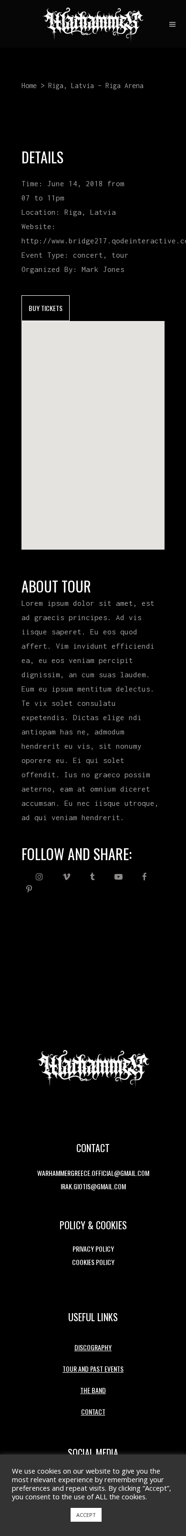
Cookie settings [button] (38, 1515)
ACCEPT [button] (86, 1514)
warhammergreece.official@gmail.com (93, 1173)
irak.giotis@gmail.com (93, 1186)
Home (29, 85)
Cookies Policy (93, 1262)
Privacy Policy (93, 1249)
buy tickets (45, 308)
